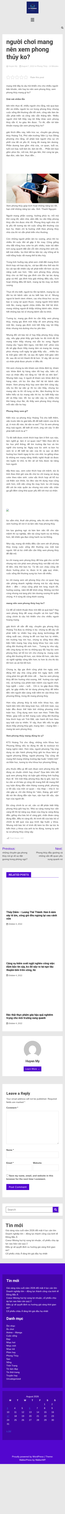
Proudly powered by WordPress (28, 1456)
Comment (12, 1107)
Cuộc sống (11, 1335)
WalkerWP (40, 1460)
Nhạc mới (11, 1345)
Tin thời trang (13, 1372)
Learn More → (32, 1069)
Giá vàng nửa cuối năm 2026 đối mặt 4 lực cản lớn (31, 1230)
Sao (8, 1359)
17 (8, 1416)
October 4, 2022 (15, 924)
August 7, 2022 (28, 66)
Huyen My (13, 66)
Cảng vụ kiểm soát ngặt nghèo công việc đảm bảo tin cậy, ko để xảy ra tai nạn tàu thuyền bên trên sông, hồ (30, 967)
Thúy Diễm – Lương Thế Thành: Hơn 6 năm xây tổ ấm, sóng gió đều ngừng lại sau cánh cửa (31, 915)
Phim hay (11, 1352)
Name (10, 1150)
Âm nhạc (10, 1326)
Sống (9, 1362)
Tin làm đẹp (12, 1369)
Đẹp (8, 1339)
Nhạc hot (10, 1342)
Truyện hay (12, 1375)
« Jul (8, 1431)
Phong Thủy (42, 66)
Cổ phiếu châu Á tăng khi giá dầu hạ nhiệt (26, 1253)
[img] (32, 20)
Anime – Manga (14, 1332)
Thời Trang (11, 1365)
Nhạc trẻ (10, 1349)
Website (37, 1163)
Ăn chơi (10, 1329)
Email (10, 1163)
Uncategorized (13, 1379)
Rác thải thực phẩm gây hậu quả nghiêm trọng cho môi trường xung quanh (29, 1016)
